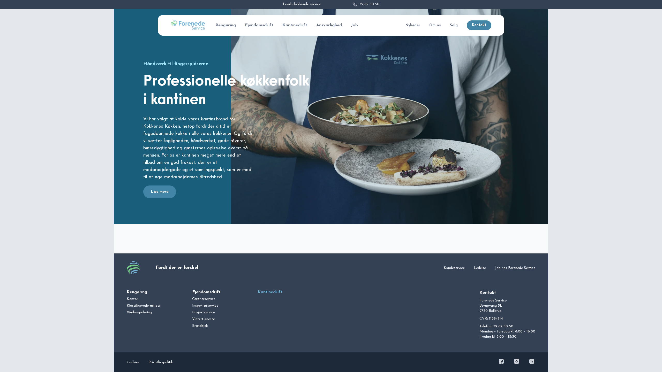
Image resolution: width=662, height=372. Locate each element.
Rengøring (225, 25)
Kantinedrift (294, 25)
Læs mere (159, 192)
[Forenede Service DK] (188, 29)
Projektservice (203, 312)
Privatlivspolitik (160, 362)
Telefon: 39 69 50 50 (496, 326)
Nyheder (412, 25)
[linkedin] (531, 362)
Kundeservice (454, 268)
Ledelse (480, 268)
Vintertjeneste (203, 319)
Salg (454, 25)
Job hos (515, 268)
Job (354, 25)
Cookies (133, 362)
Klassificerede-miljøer (144, 306)
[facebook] (502, 362)
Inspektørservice (205, 306)
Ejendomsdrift (259, 25)
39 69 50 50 (369, 4)
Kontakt (479, 25)
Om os (435, 25)
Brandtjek (200, 326)
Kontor (132, 299)
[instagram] (517, 362)
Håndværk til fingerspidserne (175, 64)
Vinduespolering (139, 312)
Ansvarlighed (329, 25)
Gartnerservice (203, 299)
